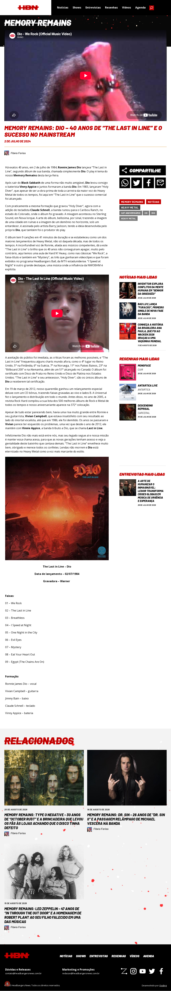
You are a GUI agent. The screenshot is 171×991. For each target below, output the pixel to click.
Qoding (163, 985)
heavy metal (128, 218)
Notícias (62, 7)
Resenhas (111, 7)
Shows (77, 7)
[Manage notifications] (7, 983)
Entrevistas (93, 7)
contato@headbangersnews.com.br (23, 973)
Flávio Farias (18, 153)
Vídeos (126, 7)
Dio (153, 212)
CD (145, 212)
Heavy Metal (130, 207)
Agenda (140, 7)
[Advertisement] (142, 247)
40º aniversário (130, 212)
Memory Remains (132, 201)
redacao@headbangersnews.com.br (81, 973)
